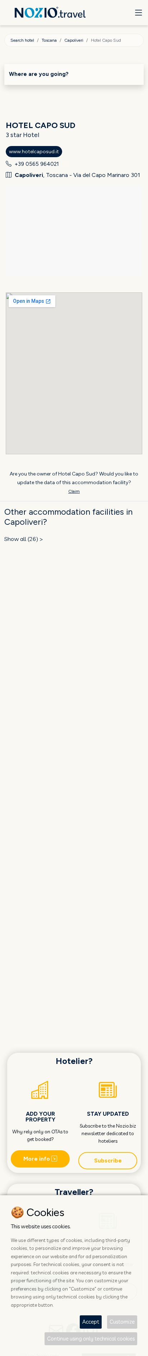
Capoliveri (73, 40)
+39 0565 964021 (37, 164)
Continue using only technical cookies (91, 1338)
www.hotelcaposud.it (34, 152)
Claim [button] (74, 491)
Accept (90, 1321)
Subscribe (108, 1160)
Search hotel (22, 40)
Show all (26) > (23, 538)
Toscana (49, 40)
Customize (122, 1321)
